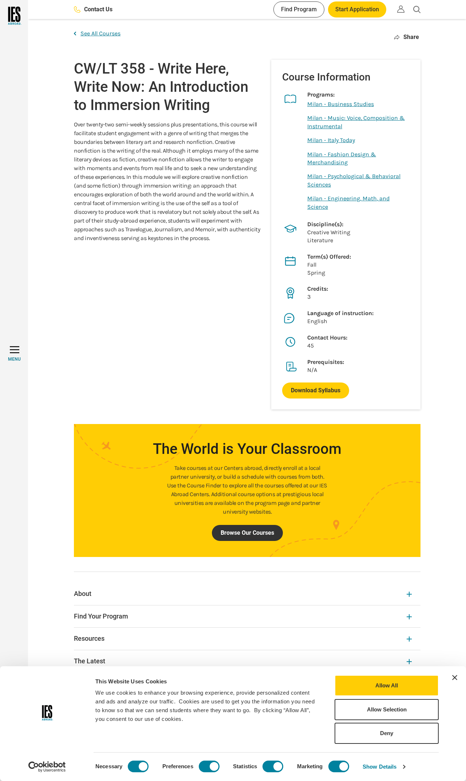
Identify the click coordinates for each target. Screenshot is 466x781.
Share (411, 37)
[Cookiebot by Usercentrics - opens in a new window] (47, 766)
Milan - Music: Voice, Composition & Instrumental (356, 121)
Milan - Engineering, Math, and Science (348, 202)
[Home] (14, 16)
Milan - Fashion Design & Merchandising (341, 158)
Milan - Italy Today (331, 140)
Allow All (386, 685)
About (82, 593)
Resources (89, 638)
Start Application (357, 9)
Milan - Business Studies (340, 104)
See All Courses (100, 33)
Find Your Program (101, 616)
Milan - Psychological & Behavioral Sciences (353, 180)
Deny (386, 733)
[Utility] (400, 9)
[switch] (209, 766)
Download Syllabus (315, 390)
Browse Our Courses (247, 532)
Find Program (299, 9)
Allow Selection (387, 709)
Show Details (379, 767)
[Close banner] (454, 677)
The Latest (89, 661)
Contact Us (98, 9)
